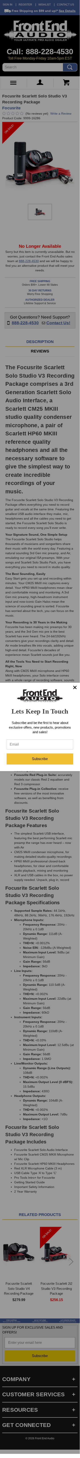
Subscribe (40, 759)
